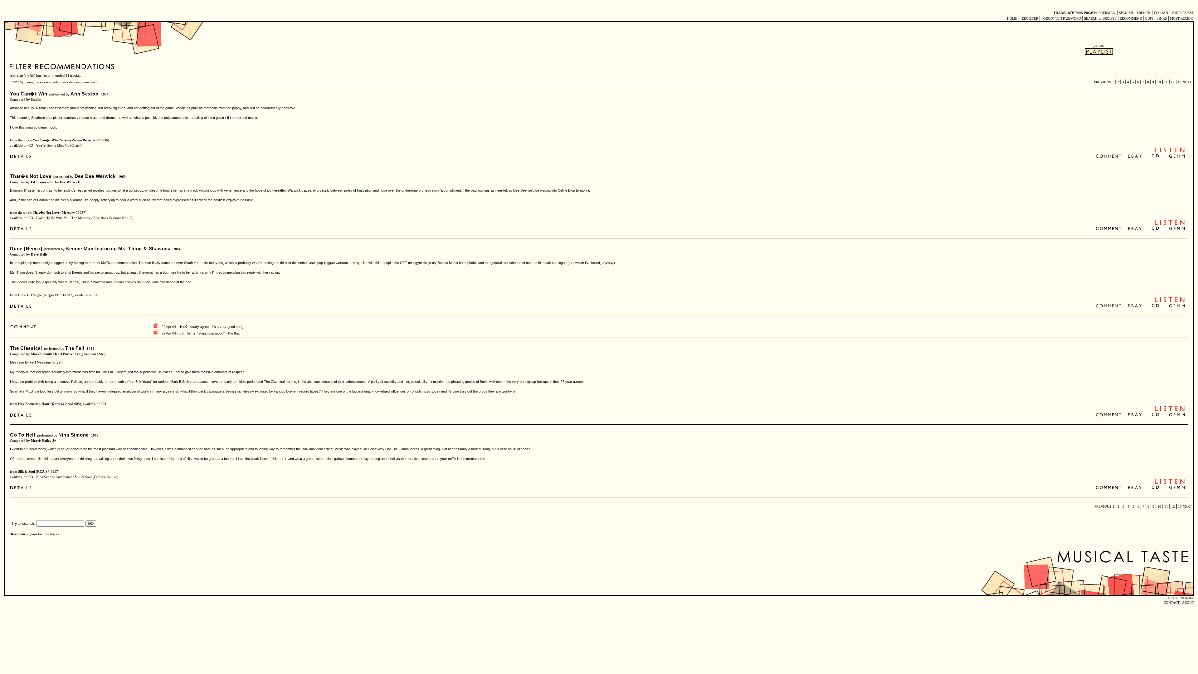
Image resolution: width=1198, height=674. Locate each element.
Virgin (49, 295)
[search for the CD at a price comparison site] (1155, 156)
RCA (41, 471)
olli (182, 333)
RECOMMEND (1131, 18)
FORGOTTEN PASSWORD (1061, 18)
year (45, 82)
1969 (122, 176)
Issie (183, 327)
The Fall (74, 348)
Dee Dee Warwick (95, 176)
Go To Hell (22, 434)
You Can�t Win (28, 93)
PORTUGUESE (1183, 13)
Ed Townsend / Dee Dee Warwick (55, 182)
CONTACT (1172, 602)
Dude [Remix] (26, 248)
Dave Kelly (39, 254)
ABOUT (1188, 602)
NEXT (1187, 82)
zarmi (1175, 598)
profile (29, 75)
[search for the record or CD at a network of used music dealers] (1177, 156)
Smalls (36, 99)
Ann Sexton (85, 93)
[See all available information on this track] (22, 157)
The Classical (26, 348)
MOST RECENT (1181, 18)
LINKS (1162, 18)
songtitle (33, 82)
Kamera (58, 404)
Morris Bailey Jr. (43, 440)
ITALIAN (1161, 13)
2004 (177, 249)
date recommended (83, 82)
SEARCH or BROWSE (1100, 18)
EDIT (1149, 18)
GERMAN (1107, 13)
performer (58, 82)
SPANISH (1126, 13)
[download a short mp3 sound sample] (1169, 151)
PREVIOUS (1102, 82)
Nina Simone (73, 434)
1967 (95, 435)
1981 (90, 348)
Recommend (20, 534)
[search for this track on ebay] (1134, 156)
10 (1159, 82)
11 (1166, 82)
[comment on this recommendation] (1109, 156)
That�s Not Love (30, 176)
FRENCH (1143, 13)
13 (1179, 82)
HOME (1012, 18)
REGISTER (1030, 18)
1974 (105, 94)
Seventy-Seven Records (77, 140)
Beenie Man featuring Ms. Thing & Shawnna (118, 248)
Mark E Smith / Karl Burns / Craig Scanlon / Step (68, 354)
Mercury (68, 212)
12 (1173, 82)
